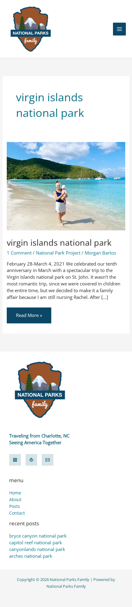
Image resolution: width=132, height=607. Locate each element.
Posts (14, 506)
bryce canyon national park (38, 536)
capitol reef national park (35, 542)
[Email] (47, 460)
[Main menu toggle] (119, 29)
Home (15, 493)
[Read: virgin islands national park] (66, 185)
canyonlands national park (37, 549)
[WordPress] (31, 460)
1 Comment (19, 253)
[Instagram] (15, 460)
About (15, 499)
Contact (17, 513)
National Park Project (58, 253)
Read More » (29, 312)
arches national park (30, 556)
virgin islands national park (59, 242)
